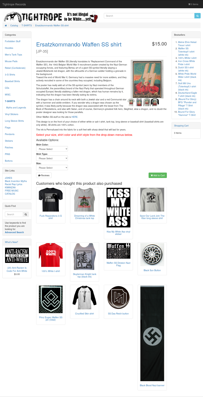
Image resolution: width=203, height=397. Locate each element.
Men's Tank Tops (13, 54)
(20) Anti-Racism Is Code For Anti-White (17, 269)
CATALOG (10, 193)
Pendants (9, 134)
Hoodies (9, 47)
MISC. (8, 94)
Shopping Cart (181, 125)
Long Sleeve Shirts (14, 120)
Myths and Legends (15, 107)
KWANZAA (10, 187)
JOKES (8, 177)
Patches (9, 147)
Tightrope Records (14, 4)
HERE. (75, 116)
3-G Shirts (10, 74)
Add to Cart (159, 175)
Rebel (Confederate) (15, 67)
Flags (7, 127)
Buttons (9, 160)
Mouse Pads (11, 61)
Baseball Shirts (12, 81)
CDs (7, 87)
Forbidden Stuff (12, 41)
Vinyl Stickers (11, 114)
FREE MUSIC (12, 190)
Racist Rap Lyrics (13, 184)
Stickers (9, 140)
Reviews (44, 175)
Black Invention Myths (16, 181)
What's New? (11, 242)
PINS (7, 154)
